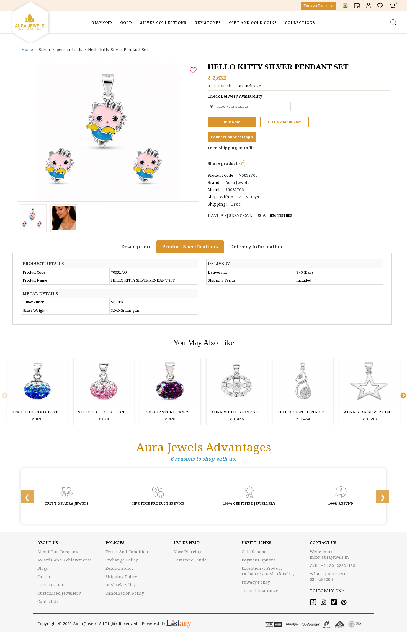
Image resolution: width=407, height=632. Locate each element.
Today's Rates (315, 5)
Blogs (42, 568)
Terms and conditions (127, 551)
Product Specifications (190, 246)
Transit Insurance (260, 590)
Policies (114, 542)
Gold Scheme (254, 551)
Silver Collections (163, 22)
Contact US (323, 542)
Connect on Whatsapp (232, 136)
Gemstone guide (190, 560)
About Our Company (57, 551)
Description (135, 246)
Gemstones (207, 22)
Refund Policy (119, 568)
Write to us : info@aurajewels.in (329, 554)
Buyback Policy (120, 584)
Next (403, 395)
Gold (126, 22)
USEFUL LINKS (256, 542)
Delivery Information (256, 246)
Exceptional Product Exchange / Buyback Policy (268, 571)
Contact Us (48, 601)
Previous (4, 395)
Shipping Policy (121, 576)
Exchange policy (121, 560)
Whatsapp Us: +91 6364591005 (328, 576)
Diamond (101, 22)
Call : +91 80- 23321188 (332, 565)
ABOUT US (47, 542)
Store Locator (50, 584)
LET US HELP (187, 542)
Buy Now (232, 121)
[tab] (46, 263)
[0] (392, 5)
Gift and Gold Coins (253, 22)
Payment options (259, 560)
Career (44, 576)
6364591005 (281, 215)
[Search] (394, 22)
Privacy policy (256, 582)
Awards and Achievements (64, 560)
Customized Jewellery (59, 593)
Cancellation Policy (124, 593)
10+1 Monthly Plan (284, 121)
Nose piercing (188, 551)
